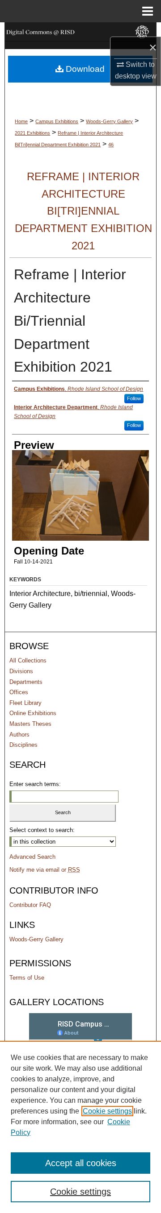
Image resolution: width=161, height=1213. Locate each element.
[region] (80, 1127)
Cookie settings (107, 1111)
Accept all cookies (80, 1163)
